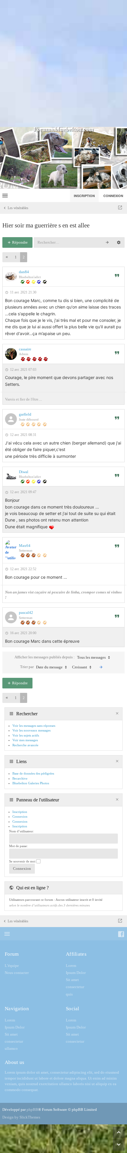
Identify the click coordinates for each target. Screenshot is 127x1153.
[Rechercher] (107, 242)
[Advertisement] (63, 63)
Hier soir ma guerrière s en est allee (45, 225)
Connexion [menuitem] (113, 195)
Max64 (24, 545)
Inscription (19, 826)
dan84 (24, 272)
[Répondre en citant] (117, 275)
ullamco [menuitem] (11, 1048)
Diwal (23, 472)
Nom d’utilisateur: (21, 831)
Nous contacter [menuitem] (17, 972)
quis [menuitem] (69, 994)
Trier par (41, 667)
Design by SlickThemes (21, 1117)
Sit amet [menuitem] (72, 979)
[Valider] (101, 667)
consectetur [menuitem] (75, 987)
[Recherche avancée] (119, 242)
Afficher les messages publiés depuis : (60, 657)
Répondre (19, 242)
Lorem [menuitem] (71, 965)
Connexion (19, 821)
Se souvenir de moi (22, 861)
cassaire (25, 349)
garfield (25, 414)
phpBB (32, 1109)
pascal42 (26, 612)
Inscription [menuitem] (84, 195)
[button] (6, 257)
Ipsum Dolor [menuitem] (76, 972)
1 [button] (16, 257)
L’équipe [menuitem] (12, 965)
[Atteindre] (120, 208)
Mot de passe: (18, 846)
